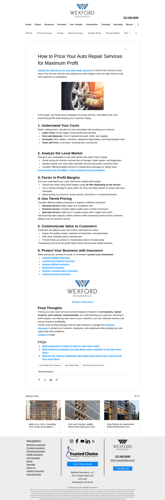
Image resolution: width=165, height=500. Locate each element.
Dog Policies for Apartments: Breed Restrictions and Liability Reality (121, 425)
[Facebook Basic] (77, 441)
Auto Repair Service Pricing (93, 365)
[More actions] (125, 49)
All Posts (29, 33)
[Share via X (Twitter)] (45, 380)
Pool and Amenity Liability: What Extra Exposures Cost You (81, 425)
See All (136, 396)
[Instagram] (71, 441)
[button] (136, 33)
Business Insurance (75, 33)
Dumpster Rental (94, 33)
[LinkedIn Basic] (88, 441)
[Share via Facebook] (39, 380)
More (126, 33)
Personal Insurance (44, 33)
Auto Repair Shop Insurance (50, 365)
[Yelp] (93, 441)
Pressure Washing (113, 33)
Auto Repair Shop (72, 365)
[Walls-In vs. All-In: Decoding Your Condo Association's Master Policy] (43, 410)
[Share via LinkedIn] (51, 380)
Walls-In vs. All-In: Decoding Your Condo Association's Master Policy (42, 425)
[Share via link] (57, 380)
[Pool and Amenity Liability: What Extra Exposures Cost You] (82, 410)
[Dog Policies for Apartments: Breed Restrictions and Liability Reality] (121, 410)
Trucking (60, 33)
